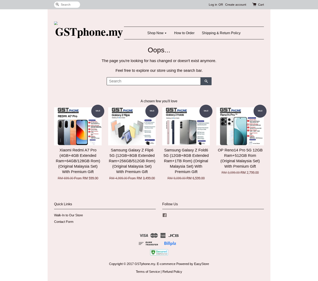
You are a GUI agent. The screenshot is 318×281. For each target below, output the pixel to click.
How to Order (184, 33)
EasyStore (201, 264)
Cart (261, 4)
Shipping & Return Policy (221, 33)
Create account (235, 4)
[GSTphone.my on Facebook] (164, 216)
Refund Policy (172, 271)
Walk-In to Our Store (68, 215)
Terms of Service (148, 271)
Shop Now (155, 33)
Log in (213, 4)
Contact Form (64, 221)
